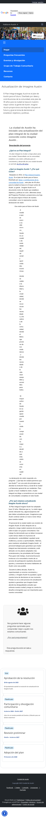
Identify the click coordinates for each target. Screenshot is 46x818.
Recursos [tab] (8, 71)
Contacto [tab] (8, 77)
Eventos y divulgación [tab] (14, 60)
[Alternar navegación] (4, 42)
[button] (4, 813)
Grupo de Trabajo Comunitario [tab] (18, 66)
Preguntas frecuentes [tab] (14, 55)
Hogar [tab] (6, 50)
